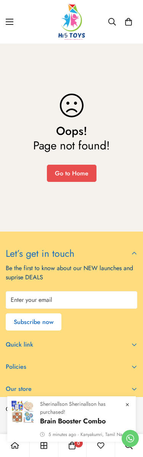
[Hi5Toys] (71, 22)
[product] (14, 445)
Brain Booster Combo (73, 421)
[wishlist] (100, 445)
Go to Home (71, 173)
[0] (128, 22)
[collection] (44, 445)
